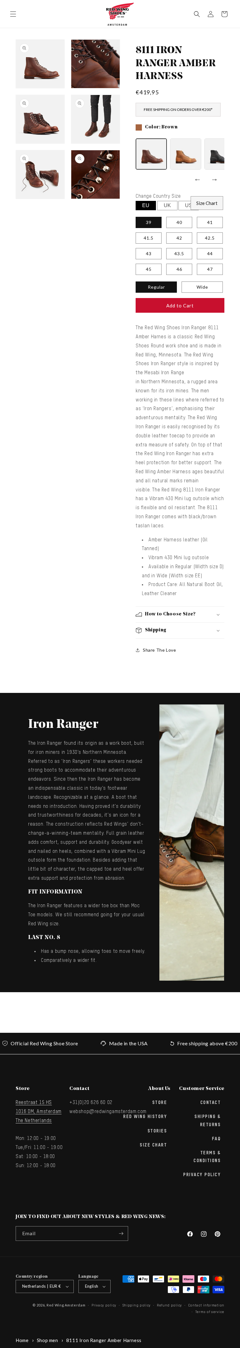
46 (179, 269)
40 (179, 222)
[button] (13, 14)
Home (22, 1340)
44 (210, 253)
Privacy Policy (202, 1175)
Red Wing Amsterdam (66, 1305)
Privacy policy (104, 1305)
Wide (202, 287)
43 (149, 253)
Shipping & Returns (207, 1121)
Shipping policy (136, 1305)
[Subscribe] (121, 1233)
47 (210, 269)
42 (179, 238)
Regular (156, 287)
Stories (157, 1131)
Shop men (47, 1340)
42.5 (210, 238)
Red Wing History (145, 1117)
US (188, 205)
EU (145, 205)
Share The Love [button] (159, 650)
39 (149, 222)
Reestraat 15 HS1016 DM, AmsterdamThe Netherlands (39, 1111)
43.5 (179, 253)
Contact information (206, 1305)
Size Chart (207, 203)
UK (167, 205)
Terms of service (209, 1312)
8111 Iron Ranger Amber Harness (104, 1340)
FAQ (216, 1139)
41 (210, 222)
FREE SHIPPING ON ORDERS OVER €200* (178, 109)
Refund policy (169, 1305)
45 (149, 269)
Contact (210, 1103)
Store (159, 1103)
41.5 (148, 238)
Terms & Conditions (207, 1157)
